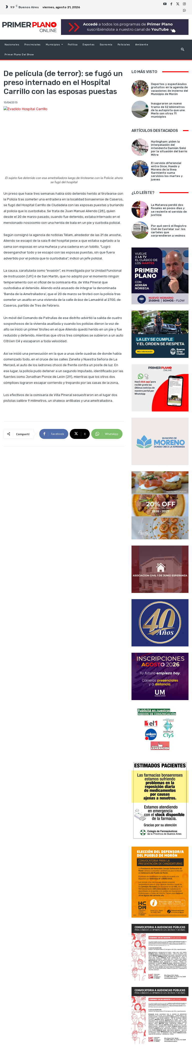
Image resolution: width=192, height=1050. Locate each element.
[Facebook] (171, 4)
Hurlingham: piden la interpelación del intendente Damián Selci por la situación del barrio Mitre (169, 148)
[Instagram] (184, 4)
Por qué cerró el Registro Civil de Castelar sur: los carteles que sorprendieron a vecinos (168, 231)
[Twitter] (177, 4)
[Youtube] (165, 4)
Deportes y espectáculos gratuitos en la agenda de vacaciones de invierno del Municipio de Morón (169, 89)
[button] (183, 49)
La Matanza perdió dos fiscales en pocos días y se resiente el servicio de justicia (169, 210)
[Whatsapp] (184, 10)
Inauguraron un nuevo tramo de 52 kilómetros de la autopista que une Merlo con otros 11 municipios (168, 110)
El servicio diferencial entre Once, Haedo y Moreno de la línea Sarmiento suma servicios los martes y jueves (166, 171)
